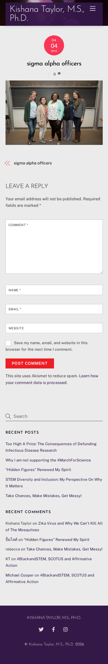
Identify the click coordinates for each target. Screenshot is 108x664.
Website (16, 328)
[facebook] (53, 629)
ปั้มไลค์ (11, 539)
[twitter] (41, 629)
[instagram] (66, 629)
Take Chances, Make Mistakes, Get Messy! (44, 496)
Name (15, 290)
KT (8, 559)
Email (15, 309)
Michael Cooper (20, 575)
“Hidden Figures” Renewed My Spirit (38, 469)
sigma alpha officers (54, 64)
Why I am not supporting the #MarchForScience (48, 460)
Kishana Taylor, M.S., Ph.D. (51, 644)
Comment (18, 225)
